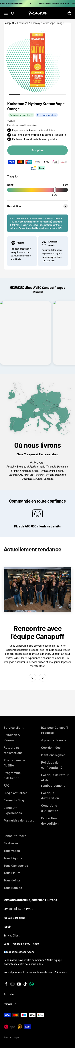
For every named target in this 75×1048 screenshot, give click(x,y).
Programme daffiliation (12, 775)
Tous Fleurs (12, 873)
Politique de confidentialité (51, 765)
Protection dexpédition (50, 820)
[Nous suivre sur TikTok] (25, 984)
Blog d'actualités (15, 793)
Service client (14, 727)
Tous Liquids (13, 858)
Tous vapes (12, 851)
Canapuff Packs (15, 836)
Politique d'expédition (50, 795)
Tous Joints (12, 880)
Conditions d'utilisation (49, 808)
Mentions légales (53, 755)
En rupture (37, 150)
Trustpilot (12, 176)
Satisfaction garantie (20, 115)
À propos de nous (53, 740)
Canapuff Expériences (13, 810)
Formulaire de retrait (19, 820)
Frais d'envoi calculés (17, 125)
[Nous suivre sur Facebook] (6, 984)
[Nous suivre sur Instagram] (12, 984)
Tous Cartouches (16, 865)
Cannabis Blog (14, 800)
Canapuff (9, 23)
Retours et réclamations (13, 750)
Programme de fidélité (14, 762)
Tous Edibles (13, 888)
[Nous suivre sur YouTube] (18, 984)
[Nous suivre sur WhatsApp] (31, 984)
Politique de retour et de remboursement (55, 780)
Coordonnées (51, 747)
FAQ (6, 785)
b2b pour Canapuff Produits (54, 730)
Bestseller (11, 843)
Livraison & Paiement (12, 737)
